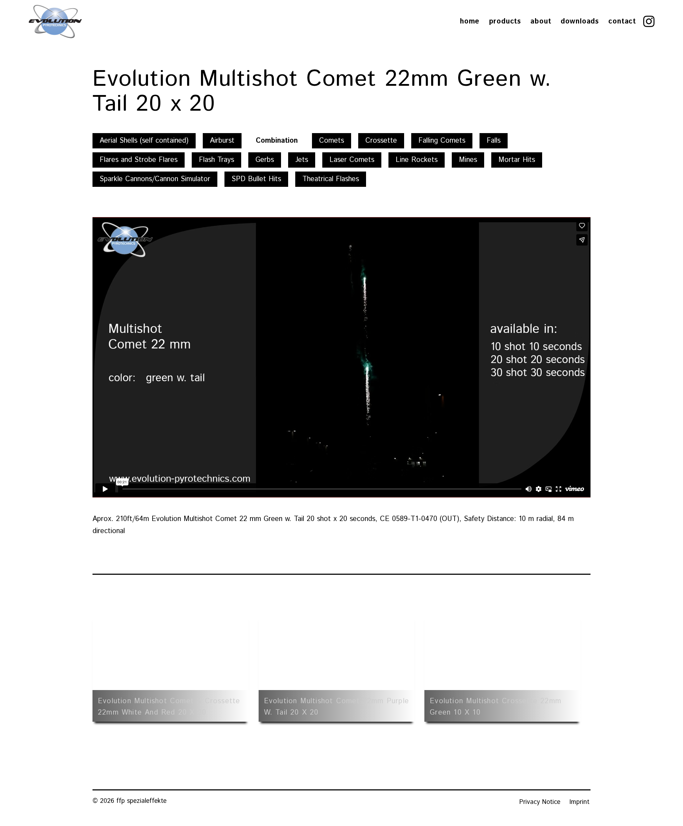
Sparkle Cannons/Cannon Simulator (155, 179)
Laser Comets (351, 160)
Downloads (580, 21)
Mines (468, 160)
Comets (331, 141)
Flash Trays (216, 160)
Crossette (381, 141)
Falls (494, 141)
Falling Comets (441, 141)
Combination (277, 141)
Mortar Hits (516, 160)
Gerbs (264, 160)
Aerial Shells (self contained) (144, 141)
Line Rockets (417, 160)
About (540, 21)
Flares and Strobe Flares (139, 160)
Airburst (222, 141)
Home (470, 21)
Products (505, 21)
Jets (301, 160)
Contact (622, 21)
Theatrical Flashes (330, 179)
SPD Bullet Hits (256, 179)
